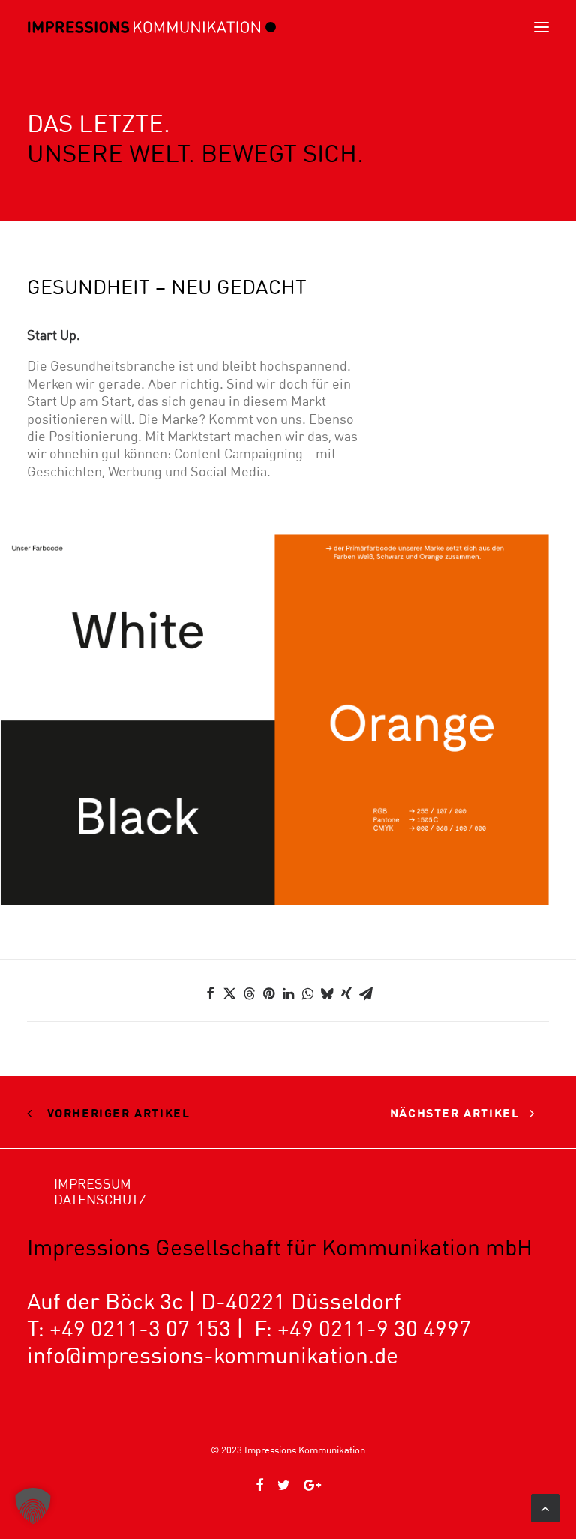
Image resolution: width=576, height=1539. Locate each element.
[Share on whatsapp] (307, 993)
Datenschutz (100, 1199)
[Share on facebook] (210, 993)
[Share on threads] (249, 993)
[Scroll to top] (545, 1506)
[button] (541, 27)
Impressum (92, 1184)
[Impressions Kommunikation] (152, 27)
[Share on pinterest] (269, 993)
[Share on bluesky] (327, 993)
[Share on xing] (347, 993)
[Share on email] (366, 993)
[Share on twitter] (229, 993)
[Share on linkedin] (288, 993)
